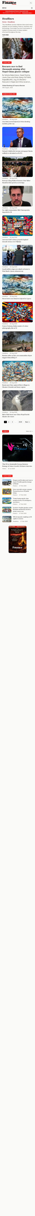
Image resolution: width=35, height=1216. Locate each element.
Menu (4, 8)
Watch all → (29, 431)
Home (4, 22)
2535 (20, 422)
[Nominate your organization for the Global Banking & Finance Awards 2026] (18, 539)
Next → (27, 422)
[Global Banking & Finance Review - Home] (9, 3)
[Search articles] (31, 2)
